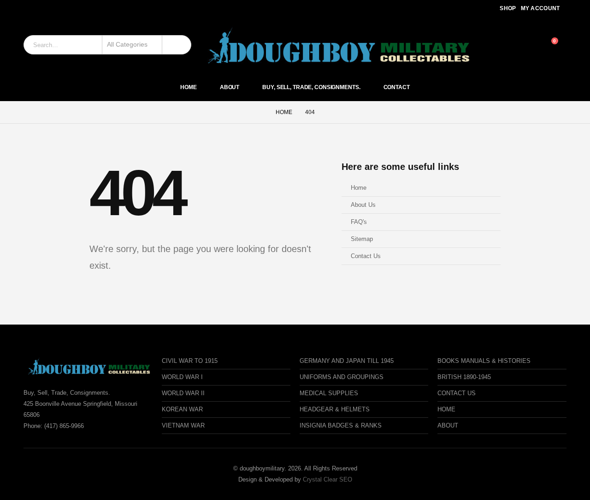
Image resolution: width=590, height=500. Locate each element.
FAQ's (359, 222)
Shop (508, 8)
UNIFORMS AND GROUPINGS (342, 376)
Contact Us (366, 256)
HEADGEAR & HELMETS (335, 409)
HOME (446, 409)
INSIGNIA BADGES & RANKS (341, 425)
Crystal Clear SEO (327, 479)
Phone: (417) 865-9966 (54, 425)
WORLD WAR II (183, 393)
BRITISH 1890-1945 (464, 376)
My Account (540, 8)
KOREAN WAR (182, 409)
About (229, 87)
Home (188, 87)
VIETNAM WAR (183, 425)
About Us (363, 205)
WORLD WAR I (182, 376)
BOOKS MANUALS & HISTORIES (484, 360)
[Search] (176, 45)
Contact (397, 87)
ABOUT (447, 425)
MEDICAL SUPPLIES (329, 393)
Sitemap (362, 239)
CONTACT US (456, 393)
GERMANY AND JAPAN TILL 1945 (347, 360)
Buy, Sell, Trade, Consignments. (311, 87)
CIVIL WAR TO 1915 (190, 360)
